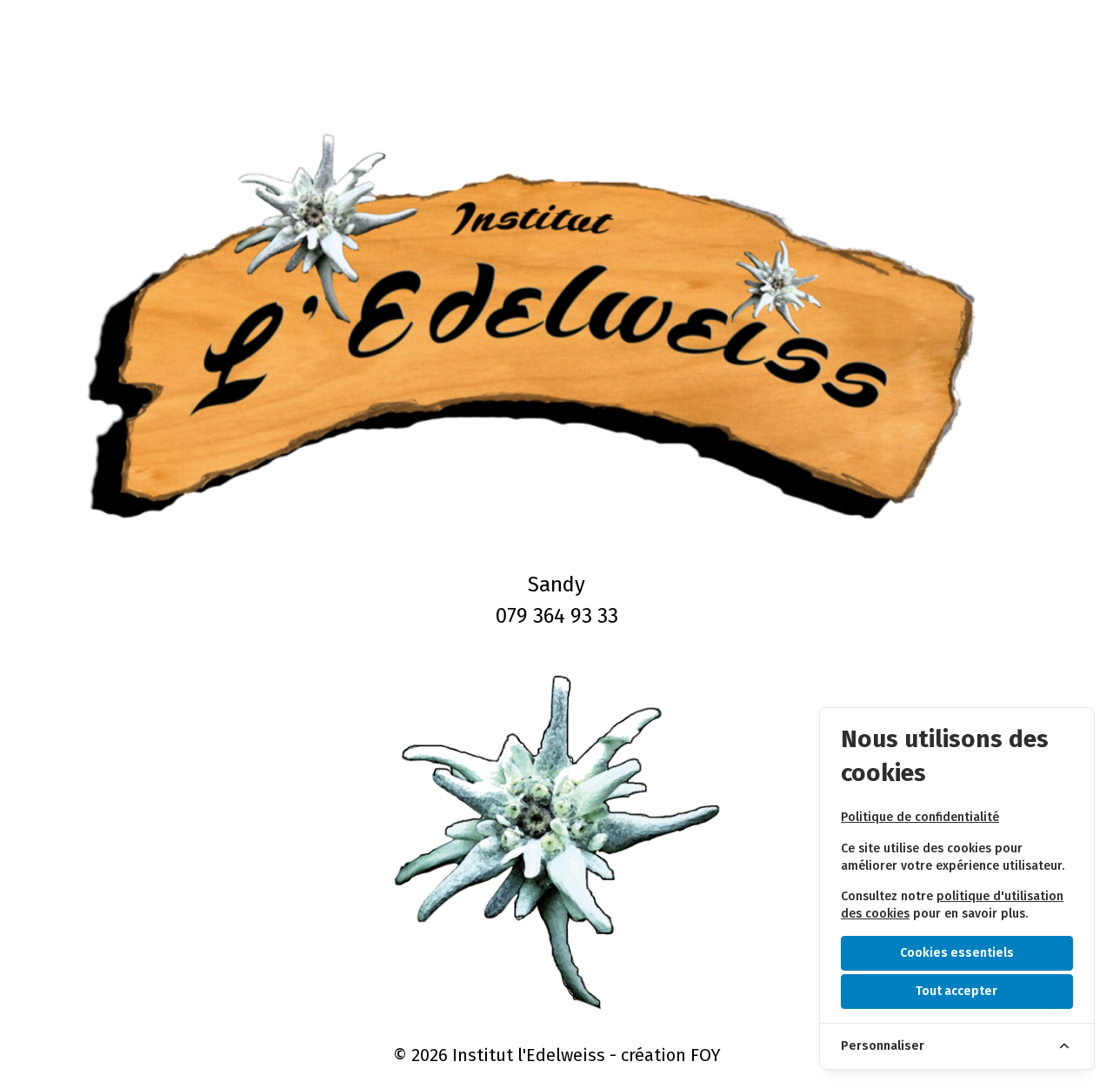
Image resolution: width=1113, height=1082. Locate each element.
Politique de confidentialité (920, 817)
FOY (705, 1055)
